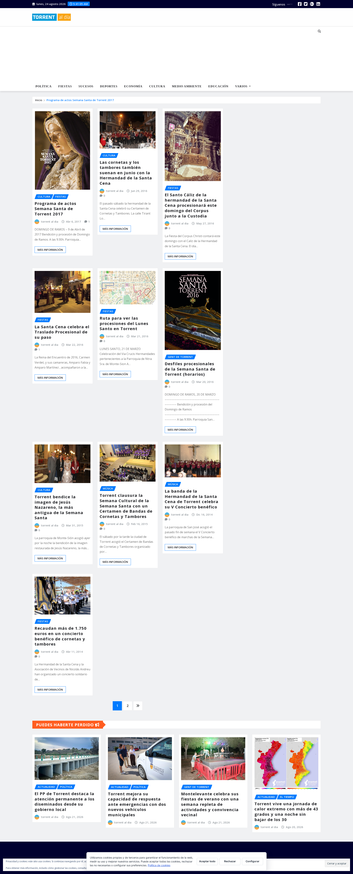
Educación (218, 86)
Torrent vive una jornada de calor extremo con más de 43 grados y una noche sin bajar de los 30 (286, 811)
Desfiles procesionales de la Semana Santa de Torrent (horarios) (190, 369)
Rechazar (230, 861)
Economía (133, 86)
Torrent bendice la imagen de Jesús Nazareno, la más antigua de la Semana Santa (59, 507)
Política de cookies (159, 865)
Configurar (252, 861)
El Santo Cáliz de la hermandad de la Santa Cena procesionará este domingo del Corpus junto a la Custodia (191, 205)
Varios (241, 86)
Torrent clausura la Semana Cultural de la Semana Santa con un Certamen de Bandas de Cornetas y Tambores (126, 505)
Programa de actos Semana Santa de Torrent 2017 (80, 100)
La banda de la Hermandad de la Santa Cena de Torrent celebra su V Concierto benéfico (191, 499)
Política (43, 86)
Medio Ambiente (187, 86)
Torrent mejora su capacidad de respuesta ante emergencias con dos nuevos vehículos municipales (137, 804)
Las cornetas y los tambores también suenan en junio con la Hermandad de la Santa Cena (126, 172)
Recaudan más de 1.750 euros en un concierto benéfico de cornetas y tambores (61, 636)
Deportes (108, 86)
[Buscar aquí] (319, 31)
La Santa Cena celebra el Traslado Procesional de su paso (62, 332)
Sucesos (86, 86)
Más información (50, 249)
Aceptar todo (207, 861)
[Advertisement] (164, 54)
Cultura (157, 86)
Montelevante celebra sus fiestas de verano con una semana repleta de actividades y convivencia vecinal (210, 804)
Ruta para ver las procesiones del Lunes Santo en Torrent (124, 323)
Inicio (38, 100)
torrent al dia (49, 221)
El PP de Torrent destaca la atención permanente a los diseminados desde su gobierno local (65, 801)
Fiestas (65, 86)
